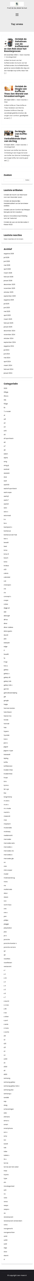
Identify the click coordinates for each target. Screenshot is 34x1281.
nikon (6, 893)
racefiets (7, 959)
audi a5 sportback (10, 488)
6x (4, 408)
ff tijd (5, 662)
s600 (5, 1074)
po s (5, 936)
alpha (6, 458)
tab (5, 1148)
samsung (7, 1078)
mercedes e (8, 855)
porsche (7, 939)
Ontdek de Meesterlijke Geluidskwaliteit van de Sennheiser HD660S (16, 203)
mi (4, 862)
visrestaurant (8, 1217)
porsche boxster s (10, 943)
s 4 (5, 986)
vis (5, 1213)
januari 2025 (8, 327)
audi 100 (6, 485)
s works (6, 1032)
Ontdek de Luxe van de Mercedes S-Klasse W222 (16, 223)
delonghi (7, 616)
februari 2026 (8, 277)
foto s (6, 666)
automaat (7, 515)
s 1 (4, 970)
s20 (5, 1043)
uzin (5, 1190)
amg (5, 461)
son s (5, 1132)
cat (5, 581)
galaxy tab (7, 681)
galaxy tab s (8, 685)
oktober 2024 (8, 338)
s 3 (5, 982)
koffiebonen (8, 766)
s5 (4, 1063)
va (4, 1194)
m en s (6, 805)
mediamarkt (8, 835)
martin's (7, 812)
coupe (6, 600)
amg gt (6, 465)
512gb (6, 404)
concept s (7, 596)
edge (5, 647)
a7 (5, 446)
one (5, 909)
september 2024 (10, 342)
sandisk (6, 1097)
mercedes (7, 839)
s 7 (5, 997)
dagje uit (7, 608)
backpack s (8, 527)
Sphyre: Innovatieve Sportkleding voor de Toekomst (15, 217)
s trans (6, 1028)
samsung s (7, 1094)
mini (5, 866)
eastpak (7, 643)
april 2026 (7, 269)
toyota (6, 1175)
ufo (5, 1182)
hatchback (8, 712)
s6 (4, 1070)
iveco (6, 739)
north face (7, 905)
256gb (6, 392)
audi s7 (6, 500)
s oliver (6, 1017)
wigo (5, 1248)
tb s (5, 1159)
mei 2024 (7, 358)
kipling (6, 758)
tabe (5, 1151)
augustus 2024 (9, 346)
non (5, 901)
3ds (5, 400)
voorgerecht (8, 1228)
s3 (4, 1051)
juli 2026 (6, 257)
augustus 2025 (9, 300)
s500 (5, 1067)
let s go (6, 789)
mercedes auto (9, 843)
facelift (6, 654)
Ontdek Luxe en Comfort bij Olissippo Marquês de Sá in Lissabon (17, 211)
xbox (5, 1252)
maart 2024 (8, 365)
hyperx (6, 731)
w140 (5, 1236)
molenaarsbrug (9, 878)
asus (5, 477)
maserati (7, 816)
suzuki (6, 1144)
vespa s (6, 1209)
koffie (6, 762)
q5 (5, 955)
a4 (5, 427)
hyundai (6, 735)
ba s (5, 523)
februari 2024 (8, 369)
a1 (4, 415)
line (5, 793)
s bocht (6, 1001)
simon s (6, 1121)
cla (5, 589)
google (6, 700)
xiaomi (6, 1255)
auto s (6, 512)
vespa (6, 1205)
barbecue (7, 531)
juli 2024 (6, 350)
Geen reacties (25, 55)
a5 (5, 435)
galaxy (6, 670)
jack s (6, 743)
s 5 (5, 990)
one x (6, 912)
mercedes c (8, 847)
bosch (6, 558)
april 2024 (7, 361)
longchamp (8, 797)
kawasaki (7, 754)
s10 (5, 1036)
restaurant (7, 966)
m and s (6, 801)
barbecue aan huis (10, 535)
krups (6, 778)
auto (5, 508)
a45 (5, 431)
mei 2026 (7, 265)
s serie (6, 1024)
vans (5, 1198)
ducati (6, 635)
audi (5, 481)
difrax (6, 620)
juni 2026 (7, 261)
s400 (5, 1059)
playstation (8, 928)
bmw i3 (6, 554)
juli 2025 (6, 304)
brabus (6, 566)
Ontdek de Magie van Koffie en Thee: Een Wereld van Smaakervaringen (16, 91)
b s (5, 519)
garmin (6, 689)
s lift (5, 1009)
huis (5, 727)
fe (4, 658)
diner (5, 623)
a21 (5, 419)
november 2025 (9, 288)
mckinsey (7, 832)
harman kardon (9, 708)
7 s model (7, 411)
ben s (6, 539)
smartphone (8, 1128)
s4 (4, 1055)
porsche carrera (10, 947)
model (6, 874)
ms (5, 885)
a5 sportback (8, 438)
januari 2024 (8, 373)
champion (7, 585)
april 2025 (7, 315)
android (6, 469)
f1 (4, 650)
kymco (6, 785)
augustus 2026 (9, 254)
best (5, 546)
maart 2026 (8, 273)
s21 (5, 1047)
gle (5, 697)
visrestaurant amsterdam (13, 1221)
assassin (7, 473)
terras (6, 1163)
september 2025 (10, 296)
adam (6, 454)
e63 (5, 639)
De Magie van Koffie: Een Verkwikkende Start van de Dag (15, 136)
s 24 (5, 978)
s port (6, 1020)
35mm (6, 396)
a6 (5, 442)
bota (5, 562)
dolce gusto (8, 631)
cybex (6, 604)
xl (4, 1259)
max (5, 820)
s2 (4, 1040)
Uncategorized (11, 57)
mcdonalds (8, 828)
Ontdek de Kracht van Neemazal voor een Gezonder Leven (15, 196)
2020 (5, 388)
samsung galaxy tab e (11, 1086)
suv (5, 1140)
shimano (7, 1117)
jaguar (6, 747)
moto (6, 882)
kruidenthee (8, 774)
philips (6, 920)
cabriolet (7, 577)
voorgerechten (9, 1232)
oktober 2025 (8, 292)
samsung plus (8, 1090)
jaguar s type (8, 751)
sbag (5, 1105)
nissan (6, 897)
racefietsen (8, 963)
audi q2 (6, 496)
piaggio (6, 924)
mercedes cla (9, 851)
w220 (5, 1240)
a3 (4, 423)
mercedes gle (9, 858)
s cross (6, 1005)
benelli (6, 542)
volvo (6, 1225)
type (5, 1178)
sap (5, 1101)
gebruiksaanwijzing (10, 693)
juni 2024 (7, 354)
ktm (5, 781)
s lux (5, 1013)
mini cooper (8, 870)
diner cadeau (8, 627)
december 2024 (9, 331)
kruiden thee (8, 770)
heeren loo (7, 716)
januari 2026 (8, 281)
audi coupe (8, 492)
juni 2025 (7, 308)
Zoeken (8, 175)
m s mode (7, 808)
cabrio (6, 573)
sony (5, 1136)
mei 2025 (7, 311)
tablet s (6, 1155)
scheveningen (9, 1109)
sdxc (5, 1113)
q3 (4, 951)
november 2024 (9, 334)
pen (5, 916)
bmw (5, 550)
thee (6, 102)
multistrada (8, 889)
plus (5, 932)
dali (5, 612)
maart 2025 (8, 319)
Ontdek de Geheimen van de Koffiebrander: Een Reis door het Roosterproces (16, 45)
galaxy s (6, 673)
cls (5, 593)
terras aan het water (11, 1167)
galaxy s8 (7, 677)
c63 (5, 569)
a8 (5, 450)
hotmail (6, 724)
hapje (6, 704)
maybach (7, 824)
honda (6, 720)
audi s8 (6, 504)
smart (6, 1124)
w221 (5, 1244)
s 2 (5, 974)
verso (6, 1202)
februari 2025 (8, 323)
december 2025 (9, 284)
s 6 (5, 993)
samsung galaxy (9, 1082)
